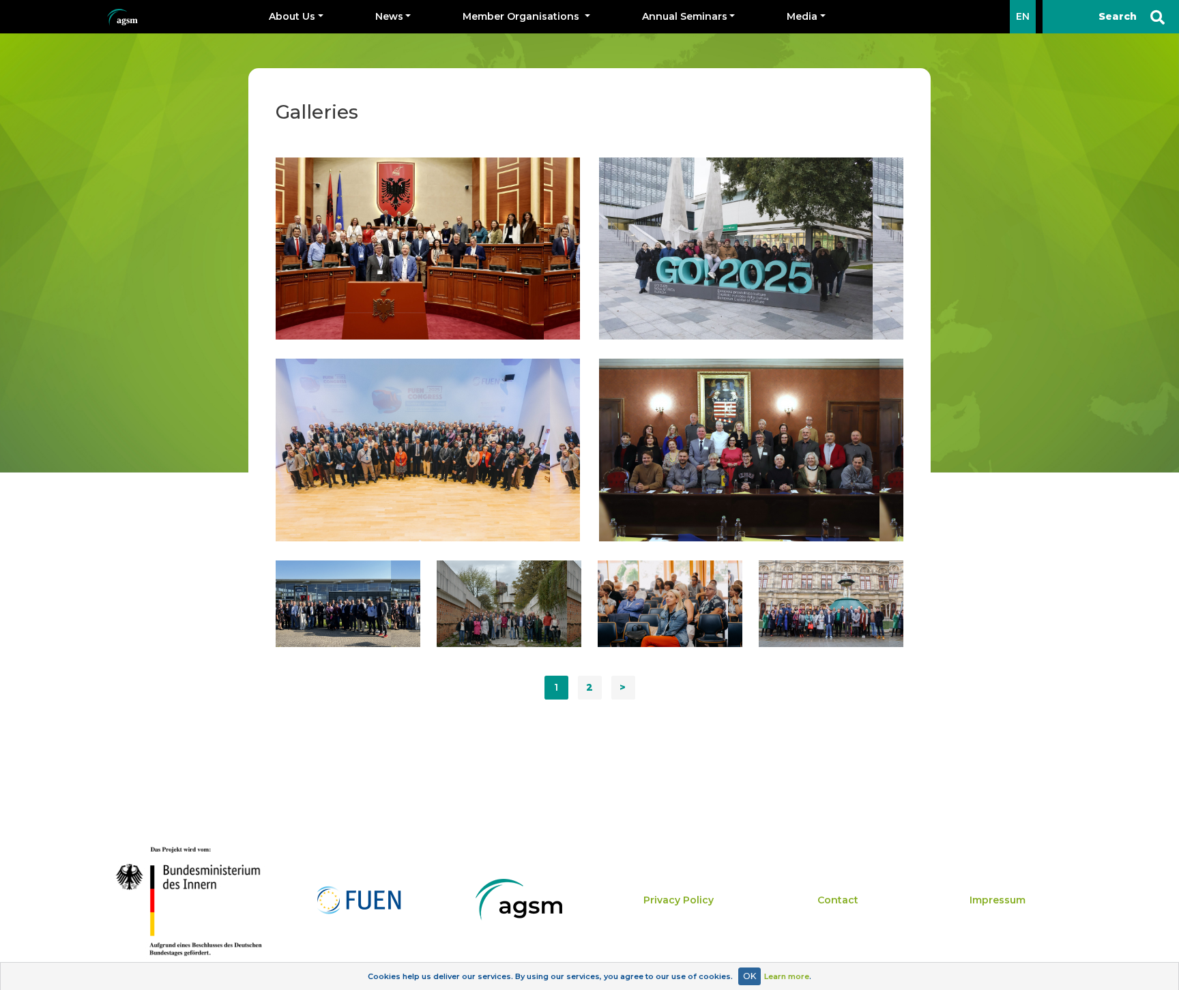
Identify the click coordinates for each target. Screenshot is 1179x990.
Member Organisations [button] (522, 16)
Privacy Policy (678, 900)
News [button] (389, 16)
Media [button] (802, 16)
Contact (837, 900)
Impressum (997, 900)
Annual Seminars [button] (684, 16)
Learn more (786, 976)
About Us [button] (292, 16)
